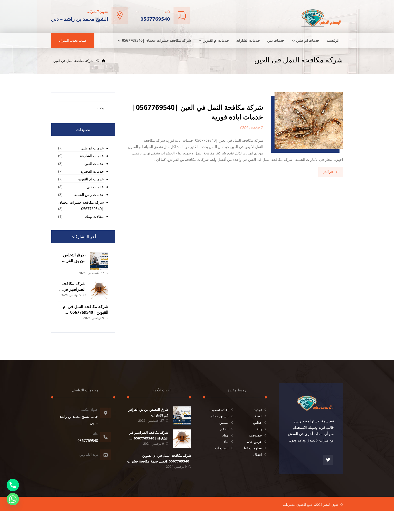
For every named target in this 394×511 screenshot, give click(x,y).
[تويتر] (328, 460)
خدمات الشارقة (92, 155)
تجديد (258, 409)
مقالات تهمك (94, 216)
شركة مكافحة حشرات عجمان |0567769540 (81, 205)
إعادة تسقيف (219, 409)
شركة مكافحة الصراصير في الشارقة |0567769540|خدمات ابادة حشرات (148, 438)
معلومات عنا (253, 448)
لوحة (258, 416)
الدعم (224, 428)
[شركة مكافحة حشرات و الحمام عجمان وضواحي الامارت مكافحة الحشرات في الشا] (322, 16)
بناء (259, 428)
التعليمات (221, 448)
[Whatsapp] (13, 499)
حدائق (257, 422)
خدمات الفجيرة (92, 171)
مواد (225, 435)
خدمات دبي (95, 186)
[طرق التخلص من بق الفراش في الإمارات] (99, 261)
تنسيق (223, 422)
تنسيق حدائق (219, 416)
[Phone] (13, 485)
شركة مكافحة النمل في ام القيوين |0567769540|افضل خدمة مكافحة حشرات (84, 312)
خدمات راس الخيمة (89, 194)
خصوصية (255, 435)
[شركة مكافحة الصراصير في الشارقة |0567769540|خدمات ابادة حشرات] (99, 290)
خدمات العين (94, 163)
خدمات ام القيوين (91, 179)
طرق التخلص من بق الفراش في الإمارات (73, 260)
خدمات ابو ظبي (92, 148)
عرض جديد (254, 441)
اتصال (257, 454)
